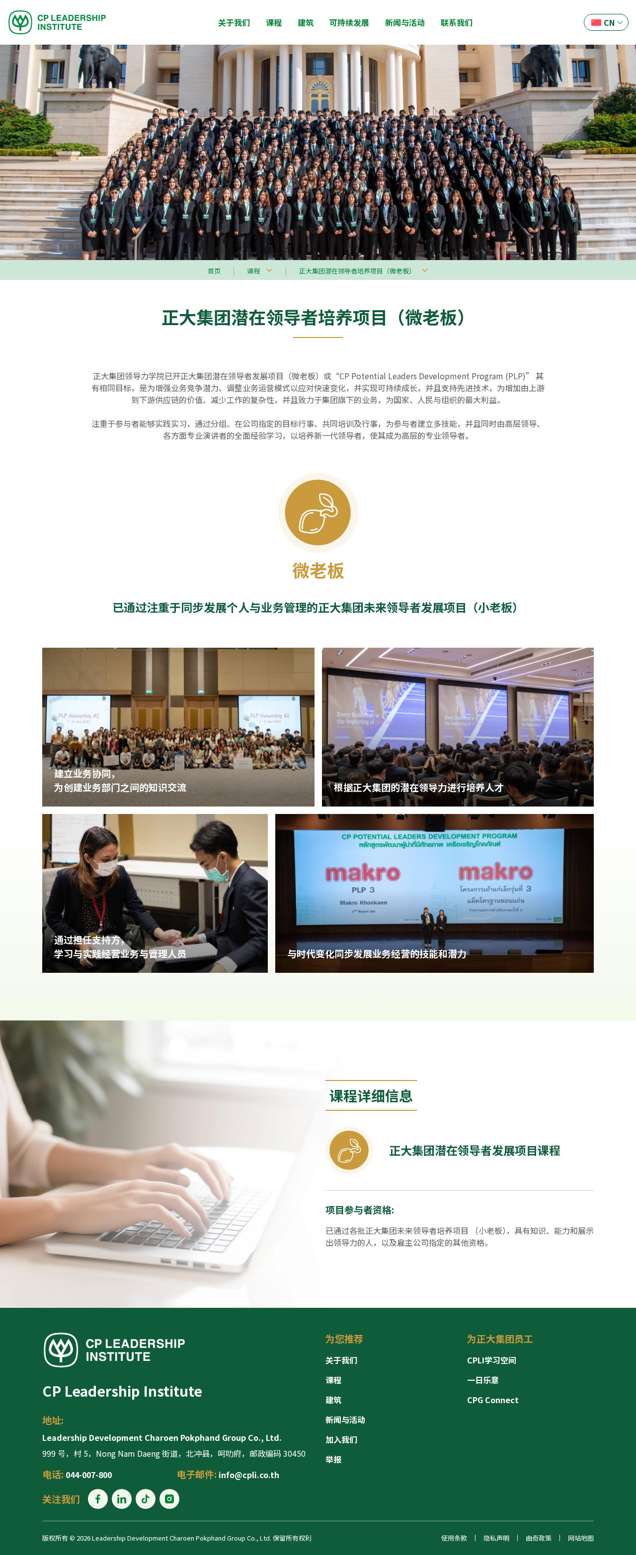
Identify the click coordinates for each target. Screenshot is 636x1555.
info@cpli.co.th (249, 1475)
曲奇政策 (539, 1538)
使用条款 (454, 1538)
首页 (214, 270)
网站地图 (581, 1538)
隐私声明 (496, 1538)
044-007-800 (89, 1475)
